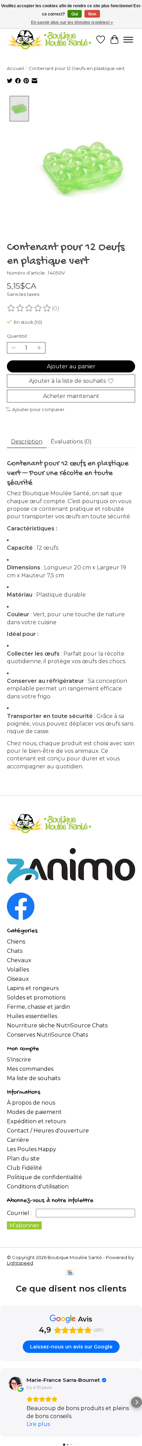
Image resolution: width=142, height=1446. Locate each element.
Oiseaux (18, 979)
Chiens (16, 941)
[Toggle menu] (128, 40)
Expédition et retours (36, 1121)
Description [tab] (26, 441)
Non (92, 14)
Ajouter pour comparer (38, 409)
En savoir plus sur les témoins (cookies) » (72, 22)
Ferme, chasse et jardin (38, 1007)
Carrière (18, 1140)
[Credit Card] (69, 1273)
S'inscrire (19, 1059)
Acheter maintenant (71, 396)
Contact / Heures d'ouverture (48, 1130)
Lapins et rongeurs (33, 988)
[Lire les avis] (29, 308)
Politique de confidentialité (44, 1177)
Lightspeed (20, 1263)
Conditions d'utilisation (38, 1186)
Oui (74, 14)
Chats (14, 951)
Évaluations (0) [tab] (71, 441)
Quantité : (18, 336)
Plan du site (23, 1158)
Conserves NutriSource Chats (47, 1034)
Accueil (15, 68)
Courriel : (19, 1213)
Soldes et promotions (36, 997)
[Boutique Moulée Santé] (49, 39)
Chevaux (19, 960)
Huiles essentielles (32, 1016)
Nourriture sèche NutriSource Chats (57, 1025)
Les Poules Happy (31, 1149)
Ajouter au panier (71, 366)
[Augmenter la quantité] (38, 347)
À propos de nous (31, 1102)
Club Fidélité (24, 1168)
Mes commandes (30, 1069)
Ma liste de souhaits (33, 1078)
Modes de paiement (34, 1112)
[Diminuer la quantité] (13, 347)
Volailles (18, 969)
